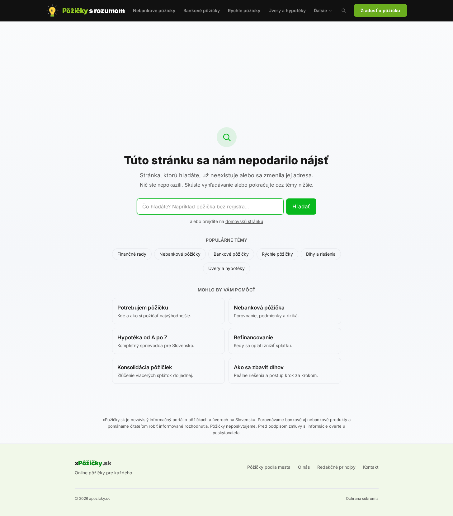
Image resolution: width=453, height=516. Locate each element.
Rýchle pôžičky (244, 10)
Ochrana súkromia (362, 498)
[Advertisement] (226, 68)
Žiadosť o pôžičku (380, 10)
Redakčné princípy (336, 467)
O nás (304, 467)
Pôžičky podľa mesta (268, 467)
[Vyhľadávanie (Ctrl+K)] (343, 10)
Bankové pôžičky (201, 10)
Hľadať (301, 206)
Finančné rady (131, 254)
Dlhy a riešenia (321, 254)
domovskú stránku (244, 221)
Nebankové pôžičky (154, 10)
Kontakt (371, 467)
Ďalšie (320, 10)
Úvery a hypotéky (287, 10)
